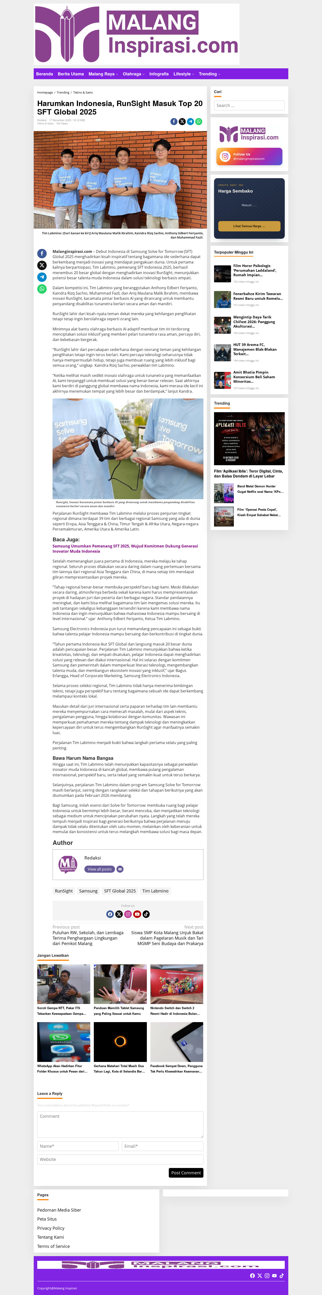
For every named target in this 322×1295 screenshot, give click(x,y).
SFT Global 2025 (120, 891)
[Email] (120, 869)
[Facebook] (110, 914)
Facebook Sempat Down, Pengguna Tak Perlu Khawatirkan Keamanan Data (176, 1069)
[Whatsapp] (198, 121)
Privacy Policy (50, 1228)
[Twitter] (119, 914)
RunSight (64, 891)
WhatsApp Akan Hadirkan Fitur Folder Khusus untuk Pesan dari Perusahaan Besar (60, 1069)
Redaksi (92, 858)
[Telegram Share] (190, 121)
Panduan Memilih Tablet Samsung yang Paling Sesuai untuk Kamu (119, 1010)
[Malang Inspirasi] (136, 34)
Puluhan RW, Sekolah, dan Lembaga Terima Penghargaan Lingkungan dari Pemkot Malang (88, 935)
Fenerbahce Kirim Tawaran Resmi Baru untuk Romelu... (258, 296)
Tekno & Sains (45, 123)
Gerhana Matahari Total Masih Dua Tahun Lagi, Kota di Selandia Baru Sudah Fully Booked (119, 1069)
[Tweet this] (182, 121)
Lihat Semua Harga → (249, 226)
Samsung (88, 891)
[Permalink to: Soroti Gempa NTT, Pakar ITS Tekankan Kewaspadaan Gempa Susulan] (63, 984)
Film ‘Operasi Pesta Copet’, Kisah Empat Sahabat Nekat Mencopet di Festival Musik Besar (257, 512)
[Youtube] (137, 914)
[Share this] (174, 121)
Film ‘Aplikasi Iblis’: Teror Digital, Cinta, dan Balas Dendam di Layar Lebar (248, 474)
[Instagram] (128, 914)
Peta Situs (47, 1219)
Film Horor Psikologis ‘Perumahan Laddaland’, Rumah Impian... (254, 270)
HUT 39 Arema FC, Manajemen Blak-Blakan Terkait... (255, 349)
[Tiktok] (146, 914)
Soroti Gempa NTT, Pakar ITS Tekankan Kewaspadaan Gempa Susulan (60, 1011)
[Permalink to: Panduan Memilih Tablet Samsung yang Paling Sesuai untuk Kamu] (120, 984)
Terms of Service (53, 1246)
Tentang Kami (50, 1237)
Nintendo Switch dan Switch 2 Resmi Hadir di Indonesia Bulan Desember (173, 1011)
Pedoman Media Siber (59, 1210)
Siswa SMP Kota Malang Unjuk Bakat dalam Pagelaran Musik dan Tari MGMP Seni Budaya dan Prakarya (167, 935)
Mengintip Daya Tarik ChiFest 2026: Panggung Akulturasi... (254, 322)
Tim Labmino (155, 891)
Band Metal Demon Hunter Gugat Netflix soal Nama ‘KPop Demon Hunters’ (259, 489)
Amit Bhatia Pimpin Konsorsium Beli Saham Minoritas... (254, 377)
